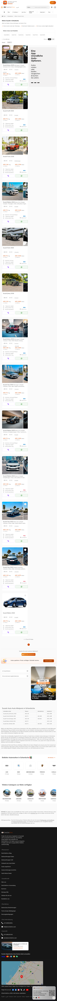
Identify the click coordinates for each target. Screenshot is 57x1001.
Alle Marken (51, 757)
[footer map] (22, 973)
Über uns (3, 882)
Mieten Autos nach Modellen (10, 30)
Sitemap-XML (5, 892)
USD (53, 39)
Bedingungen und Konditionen (47, 820)
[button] (2, 7)
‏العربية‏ (6, 996)
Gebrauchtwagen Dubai (7, 856)
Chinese (32, 996)
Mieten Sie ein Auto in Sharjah (31, 745)
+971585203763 (8, 934)
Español (27, 996)
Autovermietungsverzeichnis (8, 870)
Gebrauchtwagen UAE (7, 860)
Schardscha (10, 16)
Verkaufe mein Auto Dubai (8, 863)
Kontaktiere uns (5, 899)
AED (49, 39)
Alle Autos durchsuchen (29, 654)
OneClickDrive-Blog (6, 853)
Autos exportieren (6, 866)
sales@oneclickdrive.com (10, 938)
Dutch (15, 996)
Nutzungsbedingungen (7, 914)
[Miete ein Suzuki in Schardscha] (12, 54)
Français (11, 996)
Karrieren (3, 888)
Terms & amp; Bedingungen (8, 911)
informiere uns (34, 813)
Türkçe (23, 996)
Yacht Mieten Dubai (6, 873)
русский (19, 996)
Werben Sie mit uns (6, 895)
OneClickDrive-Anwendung (12, 2)
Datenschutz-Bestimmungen (19, 821)
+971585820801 (8, 923)
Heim (4, 16)
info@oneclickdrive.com (10, 926)
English (3, 996)
